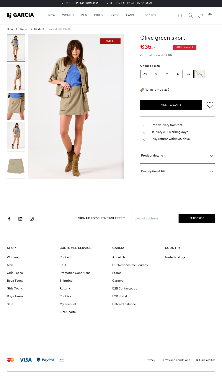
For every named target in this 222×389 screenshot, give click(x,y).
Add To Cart (171, 104)
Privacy (150, 360)
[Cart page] (210, 15)
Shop (11, 248)
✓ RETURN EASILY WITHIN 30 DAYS (129, 3)
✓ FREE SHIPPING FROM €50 (80, 3)
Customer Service (75, 248)
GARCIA (118, 248)
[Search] (180, 15)
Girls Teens (15, 273)
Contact (65, 257)
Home (10, 29)
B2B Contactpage (124, 288)
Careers (117, 280)
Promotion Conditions (75, 273)
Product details (152, 155)
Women (24, 29)
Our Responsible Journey (130, 265)
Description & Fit (153, 171)
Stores (116, 273)
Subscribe (196, 218)
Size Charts (68, 312)
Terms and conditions (175, 360)
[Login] (190, 15)
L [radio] (178, 74)
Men (10, 265)
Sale (10, 304)
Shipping (66, 280)
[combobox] (175, 257)
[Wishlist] (200, 16)
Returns (65, 288)
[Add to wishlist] (210, 105)
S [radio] (156, 74)
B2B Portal (119, 296)
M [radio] (167, 74)
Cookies (65, 296)
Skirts (37, 29)
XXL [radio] (199, 74)
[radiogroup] (177, 74)
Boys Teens (15, 280)
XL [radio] (188, 74)
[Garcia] (20, 15)
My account (68, 304)
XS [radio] (145, 74)
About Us (118, 257)
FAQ (63, 265)
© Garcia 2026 (205, 360)
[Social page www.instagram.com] (31, 218)
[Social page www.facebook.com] (9, 218)
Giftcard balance (124, 304)
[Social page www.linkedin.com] (20, 218)
